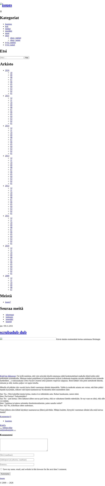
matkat (7, 29)
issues (2, 478)
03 (11, 89)
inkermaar (10, 315)
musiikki (8, 31)
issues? (8, 302)
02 (11, 91)
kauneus (8, 24)
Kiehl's (3, 425)
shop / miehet (15, 38)
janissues (9, 317)
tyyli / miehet (10, 42)
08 (11, 77)
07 (11, 79)
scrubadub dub (13, 332)
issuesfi (9, 321)
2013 (7, 156)
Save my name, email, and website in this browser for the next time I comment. (35, 469)
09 (11, 75)
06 (11, 82)
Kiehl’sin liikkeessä (8, 376)
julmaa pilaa (6, 428)
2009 (7, 276)
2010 (7, 246)
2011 (7, 216)
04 (11, 86)
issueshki (9, 319)
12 (11, 98)
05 (11, 84)
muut (7, 33)
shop (7, 35)
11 (11, 100)
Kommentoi (5, 416)
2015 (7, 96)
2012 (7, 186)
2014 (7, 126)
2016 (7, 70)
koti (6, 26)
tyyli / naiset (10, 45)
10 (11, 73)
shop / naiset (15, 40)
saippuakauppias (8, 430)
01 (11, 93)
